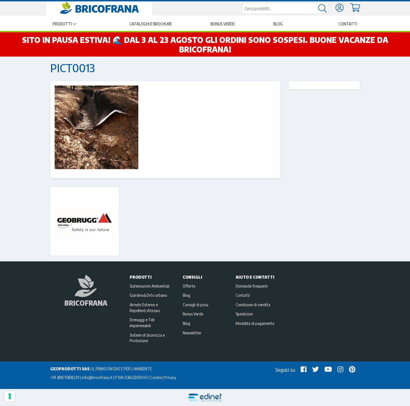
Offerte (189, 285)
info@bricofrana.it (97, 377)
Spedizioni (244, 313)
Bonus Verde (223, 23)
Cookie (156, 377)
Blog (278, 23)
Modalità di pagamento (255, 323)
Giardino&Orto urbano (148, 295)
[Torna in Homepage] (99, 8)
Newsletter (192, 332)
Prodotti (62, 23)
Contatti (348, 23)
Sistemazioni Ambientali (149, 285)
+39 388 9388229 (64, 377)
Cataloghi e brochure (150, 23)
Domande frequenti (252, 285)
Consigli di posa (195, 304)
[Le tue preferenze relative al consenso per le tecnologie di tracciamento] (9, 396)
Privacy (170, 377)
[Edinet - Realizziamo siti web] (205, 397)
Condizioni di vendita (253, 304)
